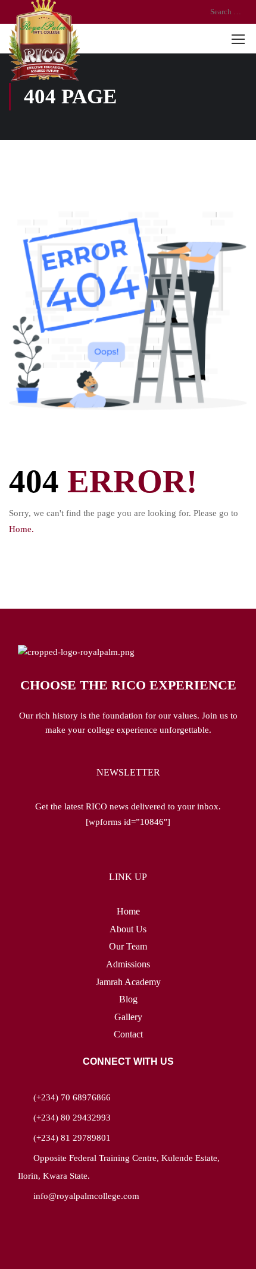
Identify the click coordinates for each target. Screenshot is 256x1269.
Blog (128, 999)
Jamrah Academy (128, 982)
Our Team (128, 946)
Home (128, 911)
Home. (21, 529)
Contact (128, 1034)
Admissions (128, 964)
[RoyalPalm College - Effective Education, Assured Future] (44, 40)
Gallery (128, 1017)
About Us (128, 929)
